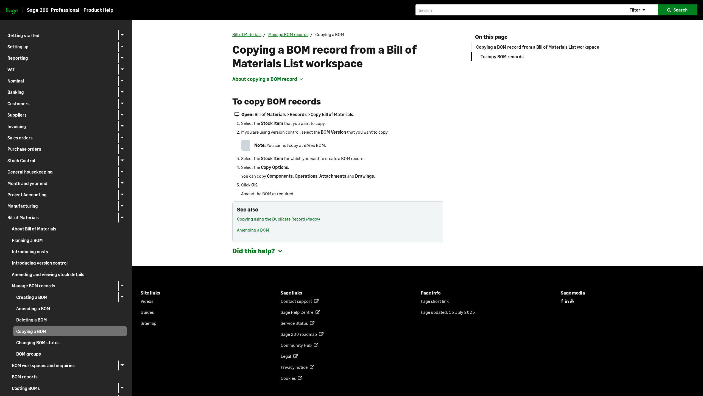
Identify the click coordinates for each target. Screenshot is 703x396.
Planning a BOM (27, 240)
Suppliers (17, 114)
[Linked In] (567, 301)
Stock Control (21, 160)
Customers (18, 103)
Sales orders (20, 137)
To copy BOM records (502, 56)
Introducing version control (40, 262)
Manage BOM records (33, 285)
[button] (638, 9)
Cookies (289, 378)
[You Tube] (572, 301)
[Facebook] (562, 301)
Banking (15, 92)
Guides (147, 312)
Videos (147, 301)
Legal (287, 356)
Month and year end (27, 183)
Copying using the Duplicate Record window (278, 218)
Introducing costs (30, 251)
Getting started (23, 35)
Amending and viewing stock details (48, 274)
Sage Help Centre (298, 312)
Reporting (17, 58)
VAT (11, 69)
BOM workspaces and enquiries (43, 365)
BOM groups (28, 353)
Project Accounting (27, 194)
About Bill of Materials (34, 228)
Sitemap (148, 323)
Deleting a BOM (31, 319)
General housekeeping (30, 171)
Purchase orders (24, 149)
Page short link (435, 301)
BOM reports (25, 376)
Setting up (18, 46)
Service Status (295, 323)
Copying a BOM (31, 331)
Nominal (15, 80)
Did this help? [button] (253, 251)
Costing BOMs (26, 388)
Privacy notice (295, 367)
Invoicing (16, 126)
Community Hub (297, 345)
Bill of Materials (23, 217)
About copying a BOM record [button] (264, 79)
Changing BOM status (38, 342)
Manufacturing (22, 205)
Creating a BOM (32, 297)
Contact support (297, 301)
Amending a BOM (33, 308)
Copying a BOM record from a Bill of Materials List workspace (537, 47)
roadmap (300, 334)
